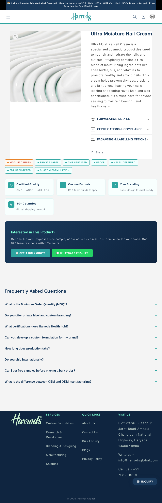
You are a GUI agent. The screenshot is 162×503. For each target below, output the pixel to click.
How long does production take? (81, 348)
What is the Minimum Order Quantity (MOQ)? (81, 304)
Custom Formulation (60, 423)
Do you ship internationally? (81, 359)
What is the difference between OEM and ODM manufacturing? (81, 381)
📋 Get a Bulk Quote (30, 253)
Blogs (86, 450)
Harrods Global (86, 498)
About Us (88, 423)
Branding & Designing (61, 446)
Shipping (52, 463)
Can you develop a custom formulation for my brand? (81, 337)
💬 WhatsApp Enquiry (72, 253)
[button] (8, 16)
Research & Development (55, 434)
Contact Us (90, 432)
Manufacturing (56, 455)
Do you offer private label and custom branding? (81, 315)
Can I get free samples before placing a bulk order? (81, 370)
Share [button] (99, 152)
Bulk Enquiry (91, 441)
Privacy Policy (92, 458)
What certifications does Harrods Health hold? (81, 326)
